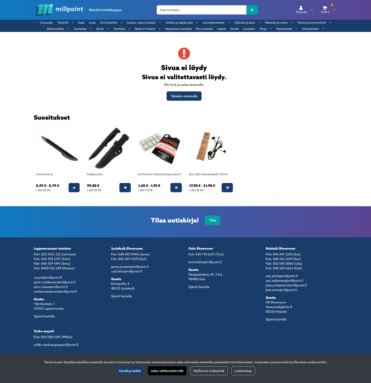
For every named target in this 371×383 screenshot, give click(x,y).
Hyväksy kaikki (130, 371)
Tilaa (212, 220)
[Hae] (252, 10)
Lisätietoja (243, 371)
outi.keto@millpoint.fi (126, 271)
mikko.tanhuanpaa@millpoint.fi (56, 345)
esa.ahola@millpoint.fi (282, 276)
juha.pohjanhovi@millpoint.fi (286, 285)
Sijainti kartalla (44, 316)
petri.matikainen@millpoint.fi (54, 282)
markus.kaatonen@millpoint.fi (55, 291)
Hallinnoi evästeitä (209, 371)
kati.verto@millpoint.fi (281, 290)
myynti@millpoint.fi (48, 277)
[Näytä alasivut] (72, 22)
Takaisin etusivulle (184, 96)
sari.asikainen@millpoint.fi (284, 281)
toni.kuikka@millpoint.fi (205, 262)
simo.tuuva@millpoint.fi (51, 287)
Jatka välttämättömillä (167, 371)
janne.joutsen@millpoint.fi (129, 267)
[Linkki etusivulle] (59, 10)
